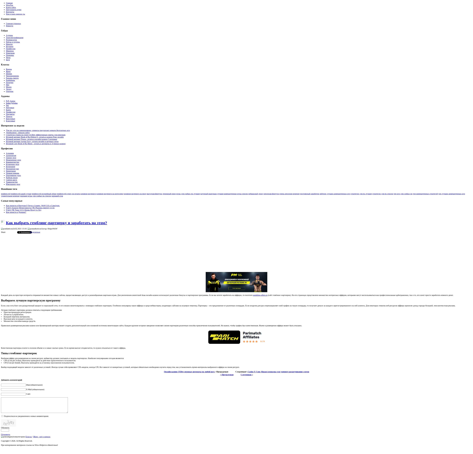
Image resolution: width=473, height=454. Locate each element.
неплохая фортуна (271, 194)
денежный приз (169, 194)
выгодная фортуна (154, 194)
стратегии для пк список (382, 194)
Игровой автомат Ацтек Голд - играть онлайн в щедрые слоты (32, 141)
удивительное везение (10, 196)
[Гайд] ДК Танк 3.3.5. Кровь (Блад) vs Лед (23, 210)
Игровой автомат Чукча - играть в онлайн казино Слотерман (31, 139)
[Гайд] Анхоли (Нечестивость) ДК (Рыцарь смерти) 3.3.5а (30, 208)
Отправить (5, 434)
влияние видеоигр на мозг (135, 194)
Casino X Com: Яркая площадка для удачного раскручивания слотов (278, 372)
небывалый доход (255, 194)
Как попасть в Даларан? (16, 212)
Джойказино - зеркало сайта (18, 133)
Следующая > (247, 375)
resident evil (5, 194)
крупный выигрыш (208, 194)
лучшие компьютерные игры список (232, 194)
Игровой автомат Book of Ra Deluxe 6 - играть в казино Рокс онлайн (35, 137)
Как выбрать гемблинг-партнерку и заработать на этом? (56, 223)
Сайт (28, 394)
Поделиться (35, 232)
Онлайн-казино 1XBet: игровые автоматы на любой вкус (189, 372)
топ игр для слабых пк (403, 194)
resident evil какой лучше (21, 194)
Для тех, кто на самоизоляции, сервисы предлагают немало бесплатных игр (38, 130)
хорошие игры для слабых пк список (35, 196)
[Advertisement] (236, 253)
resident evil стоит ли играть (68, 194)
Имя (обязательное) (34, 385)
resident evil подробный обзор (44, 194)
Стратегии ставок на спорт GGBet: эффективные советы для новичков (35, 135)
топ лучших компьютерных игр (451, 194)
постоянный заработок (309, 194)
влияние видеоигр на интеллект (109, 194)
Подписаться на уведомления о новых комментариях (26, 416)
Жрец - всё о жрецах (41, 437)
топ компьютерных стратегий (425, 194)
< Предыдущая (227, 375)
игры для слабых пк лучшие (188, 194)
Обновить (5, 428)
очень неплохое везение (289, 194)
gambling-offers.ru (260, 295)
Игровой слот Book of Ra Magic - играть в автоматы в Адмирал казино (36, 144)
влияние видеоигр (88, 194)
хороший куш (57, 196)
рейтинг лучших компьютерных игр (335, 194)
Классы (28, 437)
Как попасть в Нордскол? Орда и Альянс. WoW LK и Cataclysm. (33, 206)
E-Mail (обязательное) (35, 389)
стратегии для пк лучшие (361, 194)
